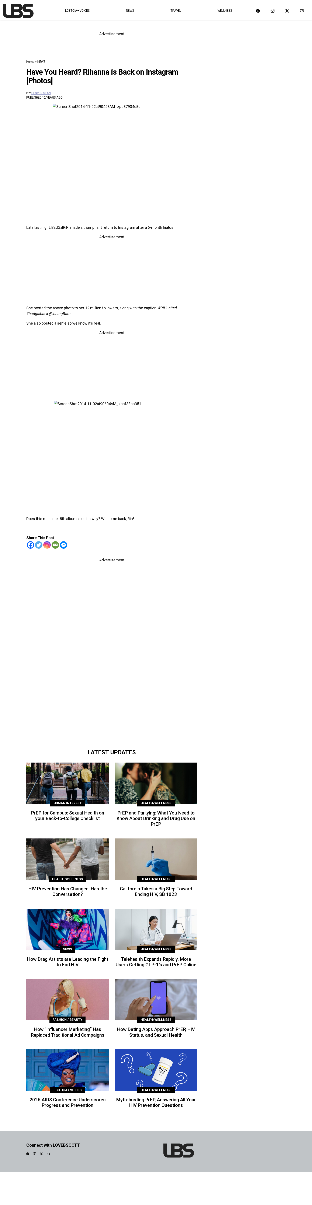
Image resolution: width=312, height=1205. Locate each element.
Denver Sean (41, 93)
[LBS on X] (287, 11)
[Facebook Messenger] (63, 545)
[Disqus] (111, 687)
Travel (175, 10)
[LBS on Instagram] (272, 11)
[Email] (55, 545)
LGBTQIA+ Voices (77, 10)
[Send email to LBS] (302, 11)
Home (30, 61)
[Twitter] (38, 545)
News (130, 10)
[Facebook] (30, 545)
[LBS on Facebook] (258, 11)
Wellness (225, 10)
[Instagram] (47, 545)
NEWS (41, 61)
